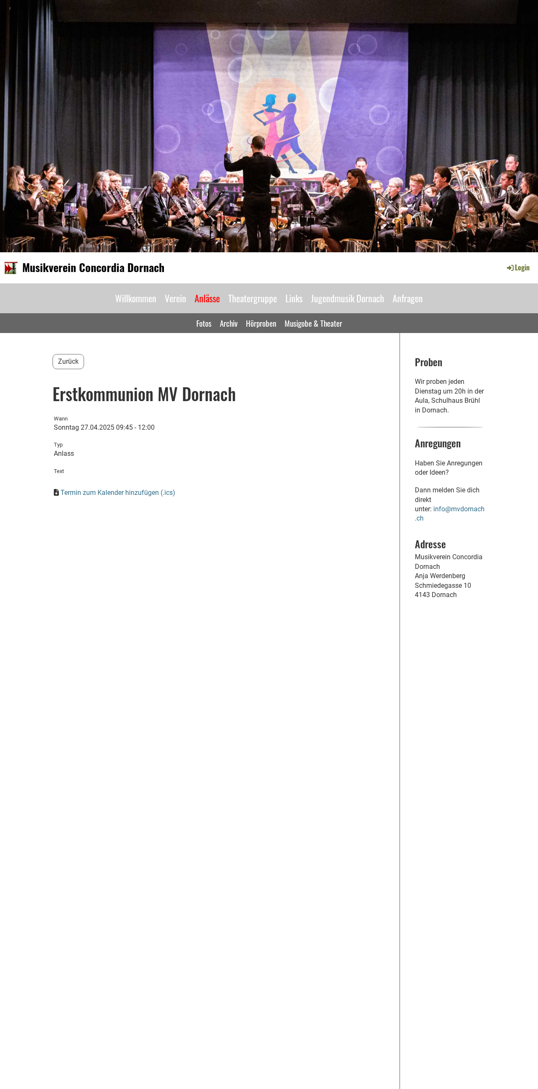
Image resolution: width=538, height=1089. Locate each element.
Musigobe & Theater (313, 323)
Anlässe (207, 298)
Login (522, 267)
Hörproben (261, 323)
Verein (175, 298)
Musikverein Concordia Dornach (93, 267)
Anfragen (408, 298)
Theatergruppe (252, 298)
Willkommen (135, 298)
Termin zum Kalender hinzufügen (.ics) (118, 493)
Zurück (68, 361)
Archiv (228, 323)
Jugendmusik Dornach (347, 298)
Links (294, 298)
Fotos (203, 323)
